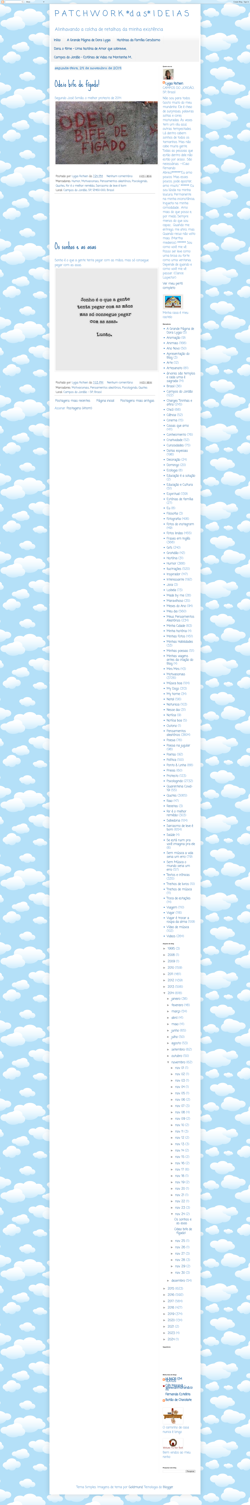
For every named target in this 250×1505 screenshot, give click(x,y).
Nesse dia (173, 709)
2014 (171, 993)
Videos (171, 936)
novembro (178, 1062)
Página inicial (105, 400)
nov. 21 (180, 1195)
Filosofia (172, 513)
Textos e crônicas (178, 875)
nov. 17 (180, 1169)
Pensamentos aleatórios (115, 181)
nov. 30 (180, 1272)
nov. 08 (180, 1112)
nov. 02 (180, 1074)
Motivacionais (90, 181)
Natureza (173, 704)
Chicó (170, 409)
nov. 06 (180, 1099)
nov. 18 (180, 1176)
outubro (177, 1056)
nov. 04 (180, 1087)
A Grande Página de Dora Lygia (88, 40)
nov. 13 (180, 1144)
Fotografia (174, 519)
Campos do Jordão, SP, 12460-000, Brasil (88, 190)
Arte (170, 362)
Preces (171, 770)
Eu (168, 508)
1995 (172, 948)
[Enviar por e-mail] (140, 176)
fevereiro (177, 1005)
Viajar (171, 912)
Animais (172, 343)
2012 (171, 980)
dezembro (178, 1280)
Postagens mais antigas (137, 400)
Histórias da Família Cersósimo (138, 40)
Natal (170, 699)
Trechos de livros (178, 884)
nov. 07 (180, 1106)
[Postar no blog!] (143, 176)
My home (173, 694)
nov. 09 (180, 1118)
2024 (172, 1339)
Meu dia (172, 611)
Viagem (172, 907)
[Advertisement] (104, 216)
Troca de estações (178, 898)
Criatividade (174, 440)
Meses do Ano (176, 606)
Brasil (170, 386)
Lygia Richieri (174, 83)
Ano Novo (173, 348)
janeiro (176, 998)
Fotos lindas (175, 533)
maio (175, 1024)
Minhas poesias (177, 650)
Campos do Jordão (180, 391)
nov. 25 (180, 1241)
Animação (173, 337)
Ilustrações (174, 569)
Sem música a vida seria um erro (180, 855)
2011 (171, 974)
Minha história (177, 631)
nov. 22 (180, 1201)
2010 (171, 967)
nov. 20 (180, 1188)
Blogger (168, 1487)
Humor (76, 181)
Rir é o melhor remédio (80, 186)
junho (175, 1030)
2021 (171, 1326)
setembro (178, 1049)
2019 (171, 1314)
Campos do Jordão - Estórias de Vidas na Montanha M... (93, 57)
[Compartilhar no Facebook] (148, 176)
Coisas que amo (178, 425)
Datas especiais (177, 450)
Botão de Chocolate (178, 1400)
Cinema (172, 420)
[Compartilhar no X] (145, 176)
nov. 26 (180, 1247)
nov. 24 (180, 1214)
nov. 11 (180, 1131)
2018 (171, 1307)
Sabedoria (173, 820)
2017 (171, 1301)
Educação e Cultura (180, 484)
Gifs (169, 547)
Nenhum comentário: (120, 176)
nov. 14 (180, 1150)
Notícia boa (174, 720)
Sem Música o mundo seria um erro (178, 866)
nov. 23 (180, 1207)
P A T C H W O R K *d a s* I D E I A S (122, 14)
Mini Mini (173, 669)
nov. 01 (180, 1068)
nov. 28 (180, 1260)
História (172, 558)
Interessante (175, 579)
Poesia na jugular (178, 745)
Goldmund (136, 1487)
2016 (171, 1295)
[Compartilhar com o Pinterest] (150, 176)
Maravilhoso (175, 600)
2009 (172, 961)
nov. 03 (180, 1080)
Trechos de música (179, 889)
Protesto (172, 776)
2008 (172, 955)
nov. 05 (180, 1093)
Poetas (171, 754)
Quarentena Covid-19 (179, 788)
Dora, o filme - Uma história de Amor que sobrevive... (90, 48)
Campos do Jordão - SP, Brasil (82, 392)
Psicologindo (139, 181)
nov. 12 (180, 1137)
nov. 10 (180, 1125)
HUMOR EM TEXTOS (173, 1380)
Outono (172, 726)
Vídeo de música (178, 927)
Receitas (172, 806)
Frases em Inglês (178, 538)
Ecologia (172, 470)
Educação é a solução (181, 475)
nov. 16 (180, 1163)
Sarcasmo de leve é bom (111, 186)
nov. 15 (180, 1157)
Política (171, 760)
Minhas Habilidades (180, 641)
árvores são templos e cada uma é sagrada (181, 377)
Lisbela (171, 590)
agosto (176, 1043)
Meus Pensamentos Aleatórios (180, 618)
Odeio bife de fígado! (77, 83)
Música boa (174, 683)
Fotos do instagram (180, 524)
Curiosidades (175, 445)
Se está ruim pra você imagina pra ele (181, 842)
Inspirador (173, 574)
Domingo (173, 465)
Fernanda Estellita (177, 1394)
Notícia (171, 715)
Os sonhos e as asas (75, 246)
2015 (171, 1288)
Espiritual (173, 494)
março (176, 1011)
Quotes (60, 186)
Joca (170, 584)
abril (175, 1017)
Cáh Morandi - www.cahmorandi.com (179, 1387)
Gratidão (173, 553)
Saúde (171, 835)
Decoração (173, 459)
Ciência (171, 415)
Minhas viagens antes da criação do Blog (180, 660)
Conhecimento (176, 434)
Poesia (171, 740)
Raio (170, 801)
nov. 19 (180, 1182)
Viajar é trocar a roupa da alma (178, 920)
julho (175, 1037)
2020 (172, 1320)
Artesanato (174, 368)
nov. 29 (180, 1266)
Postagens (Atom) (79, 408)
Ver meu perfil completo (173, 286)
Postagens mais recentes (72, 400)
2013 (171, 986)
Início (57, 40)
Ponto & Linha (176, 765)
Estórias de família (180, 499)
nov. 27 (180, 1253)
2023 (172, 1333)
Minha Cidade (176, 625)
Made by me (175, 595)
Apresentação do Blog (178, 355)
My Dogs (173, 688)
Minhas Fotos (176, 636)
